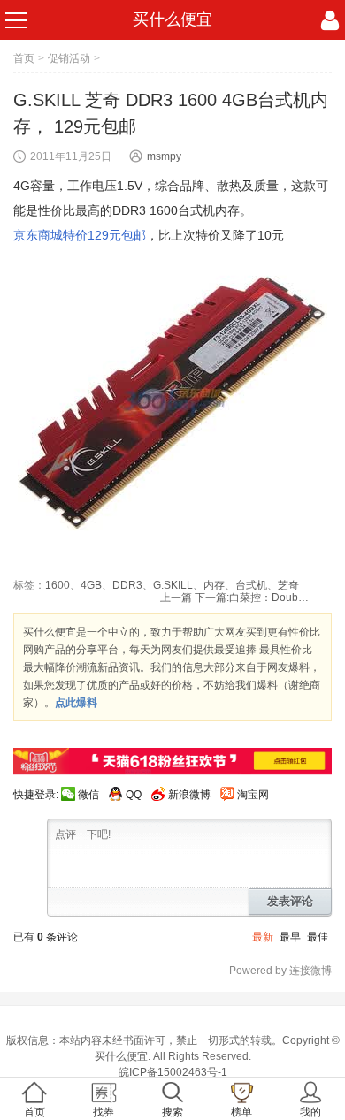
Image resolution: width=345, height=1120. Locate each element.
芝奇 (288, 585)
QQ (134, 795)
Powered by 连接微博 (280, 970)
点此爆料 (76, 703)
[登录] (329, 20)
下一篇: (252, 597)
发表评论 (290, 901)
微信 (88, 795)
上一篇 (176, 597)
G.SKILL (173, 585)
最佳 (317, 937)
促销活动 (69, 58)
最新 (262, 937)
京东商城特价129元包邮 (79, 235)
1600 (57, 585)
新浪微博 (189, 795)
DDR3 (127, 585)
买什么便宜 (172, 19)
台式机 (251, 585)
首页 (23, 58)
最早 (290, 937)
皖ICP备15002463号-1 (173, 1072)
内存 (214, 585)
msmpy (164, 156)
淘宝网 (253, 795)
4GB (91, 585)
